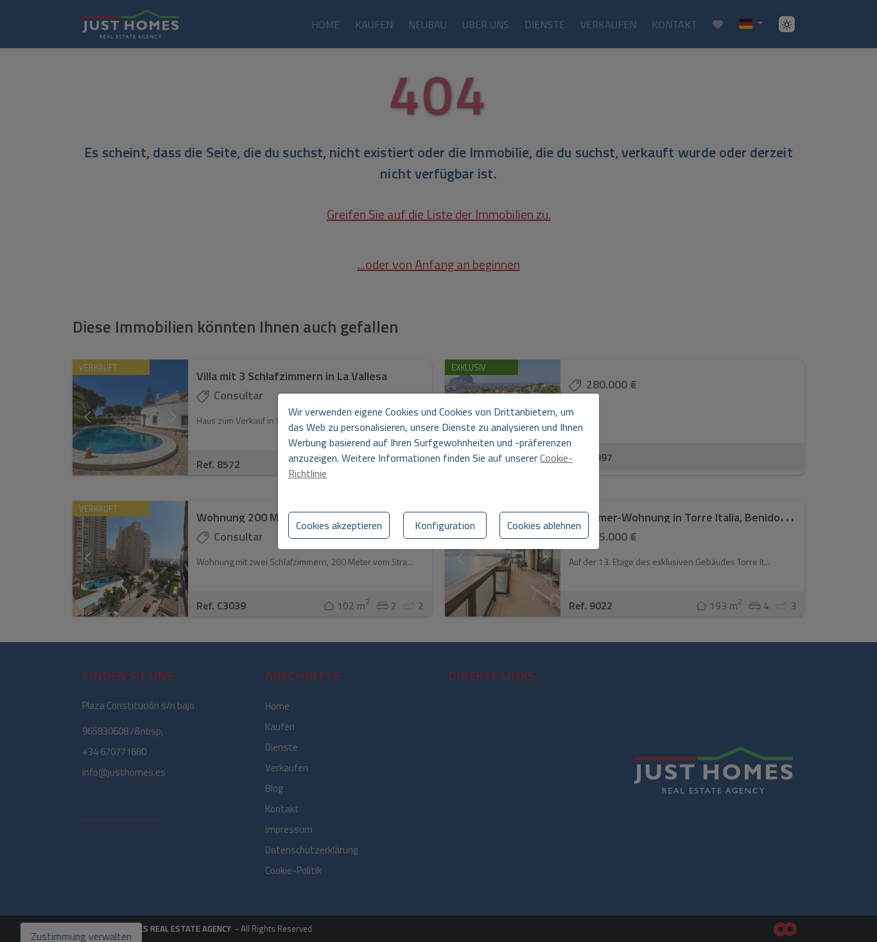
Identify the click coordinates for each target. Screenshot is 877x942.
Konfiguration (445, 525)
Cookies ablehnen (544, 525)
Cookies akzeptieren (339, 525)
